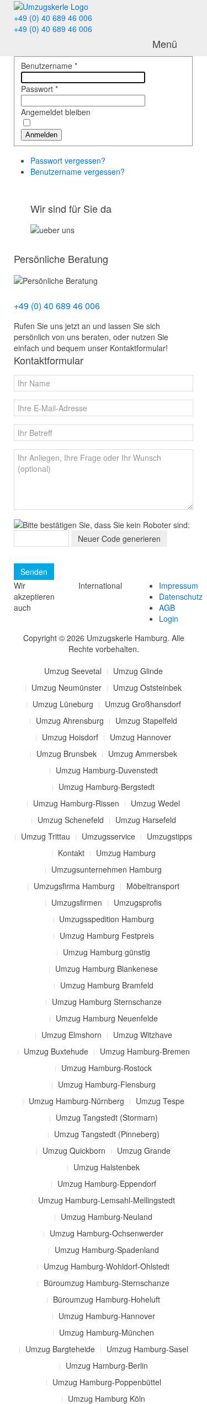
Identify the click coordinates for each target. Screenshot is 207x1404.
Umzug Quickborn (74, 1150)
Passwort (39, 88)
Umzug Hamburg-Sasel (147, 1348)
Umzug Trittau (45, 836)
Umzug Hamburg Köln (106, 1398)
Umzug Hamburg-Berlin (107, 1365)
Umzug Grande (144, 1150)
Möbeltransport (152, 885)
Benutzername (49, 65)
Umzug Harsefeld (145, 819)
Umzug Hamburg (126, 852)
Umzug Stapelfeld (146, 720)
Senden (33, 571)
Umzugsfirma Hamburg (74, 885)
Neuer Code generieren (119, 538)
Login (168, 618)
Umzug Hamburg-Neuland (106, 1216)
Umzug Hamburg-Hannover (107, 1315)
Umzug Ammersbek (142, 753)
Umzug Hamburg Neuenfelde (107, 1018)
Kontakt (71, 852)
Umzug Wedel (155, 803)
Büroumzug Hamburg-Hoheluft (106, 1299)
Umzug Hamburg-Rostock (106, 1067)
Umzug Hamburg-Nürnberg (76, 1100)
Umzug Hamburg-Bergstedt (107, 786)
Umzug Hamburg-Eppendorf (106, 1183)
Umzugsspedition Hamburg (106, 918)
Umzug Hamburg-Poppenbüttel (106, 1381)
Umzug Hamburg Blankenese (106, 968)
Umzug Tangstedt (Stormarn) (107, 1117)
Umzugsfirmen (76, 902)
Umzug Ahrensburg (70, 720)
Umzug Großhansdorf (143, 703)
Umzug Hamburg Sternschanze (107, 1001)
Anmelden (41, 135)
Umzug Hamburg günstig (106, 951)
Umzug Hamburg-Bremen (145, 1051)
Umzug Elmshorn (71, 1034)
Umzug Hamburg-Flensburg (107, 1084)
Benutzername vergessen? (77, 171)
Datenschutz (181, 596)
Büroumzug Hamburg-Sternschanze (106, 1282)
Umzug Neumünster (66, 687)
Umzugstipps (169, 836)
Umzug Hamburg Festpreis (107, 935)
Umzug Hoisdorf (70, 737)
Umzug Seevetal (73, 670)
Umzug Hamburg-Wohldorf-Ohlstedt (106, 1266)
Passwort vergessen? (67, 160)
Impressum (178, 585)
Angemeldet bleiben (56, 111)
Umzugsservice (108, 836)
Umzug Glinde (138, 670)
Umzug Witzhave (142, 1034)
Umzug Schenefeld (71, 819)
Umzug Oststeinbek (147, 687)
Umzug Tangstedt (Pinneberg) (107, 1133)
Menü (164, 43)
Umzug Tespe (160, 1100)
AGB (167, 607)
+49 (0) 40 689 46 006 (53, 17)
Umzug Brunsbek (66, 753)
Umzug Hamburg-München (106, 1332)
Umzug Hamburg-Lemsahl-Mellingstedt (106, 1200)
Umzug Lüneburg (63, 703)
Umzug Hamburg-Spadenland (107, 1249)
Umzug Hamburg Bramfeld (106, 985)
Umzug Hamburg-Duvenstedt (107, 770)
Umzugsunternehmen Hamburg (106, 869)
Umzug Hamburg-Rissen (76, 803)
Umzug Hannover (140, 737)
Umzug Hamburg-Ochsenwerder (106, 1233)
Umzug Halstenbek (106, 1166)
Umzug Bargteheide (60, 1348)
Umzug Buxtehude (56, 1051)
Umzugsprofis (138, 902)
